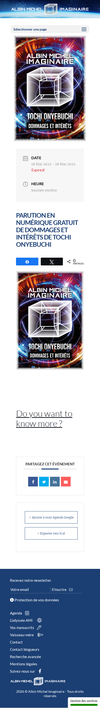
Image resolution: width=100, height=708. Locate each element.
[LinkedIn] (55, 481)
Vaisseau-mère (22, 635)
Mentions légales (23, 664)
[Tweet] (44, 481)
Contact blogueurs (24, 649)
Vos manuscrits (22, 627)
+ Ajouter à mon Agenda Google (51, 517)
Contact (16, 642)
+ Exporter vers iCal (51, 533)
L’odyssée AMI (21, 620)
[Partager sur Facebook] (33, 481)
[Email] (66, 481)
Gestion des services (84, 701)
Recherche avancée (25, 656)
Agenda (16, 613)
